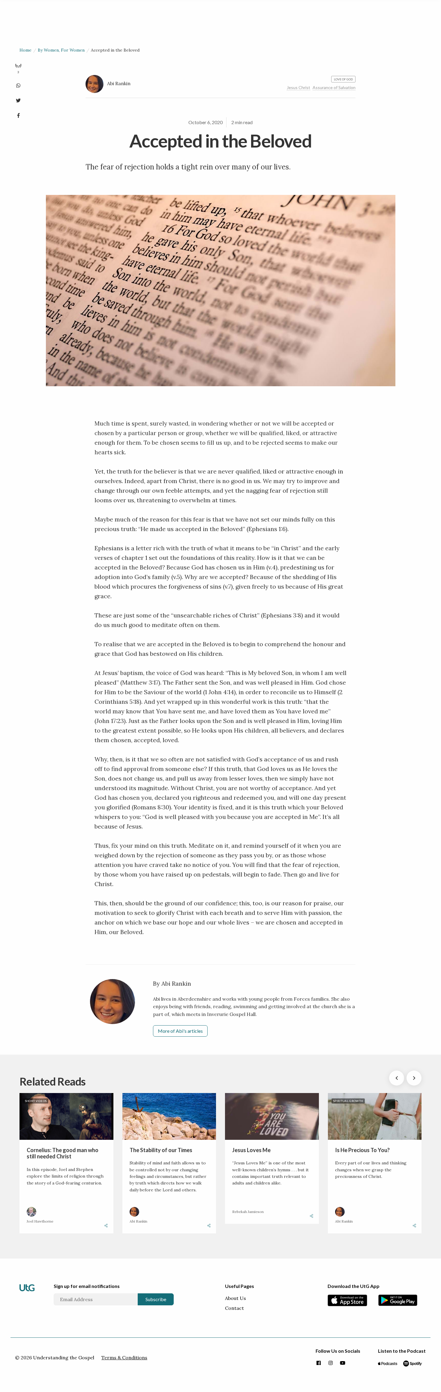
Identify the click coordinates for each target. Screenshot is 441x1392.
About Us (235, 1298)
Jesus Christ (298, 87)
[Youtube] (343, 1363)
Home (26, 50)
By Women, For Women (61, 50)
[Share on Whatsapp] (18, 84)
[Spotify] (412, 1363)
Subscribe (156, 1299)
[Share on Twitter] (18, 99)
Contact (234, 1308)
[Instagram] (331, 1363)
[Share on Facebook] (18, 114)
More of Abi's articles (180, 1031)
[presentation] (396, 1078)
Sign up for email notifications (87, 1286)
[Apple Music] (387, 1363)
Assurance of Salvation (334, 87)
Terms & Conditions (124, 1358)
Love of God (343, 79)
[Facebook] (319, 1363)
